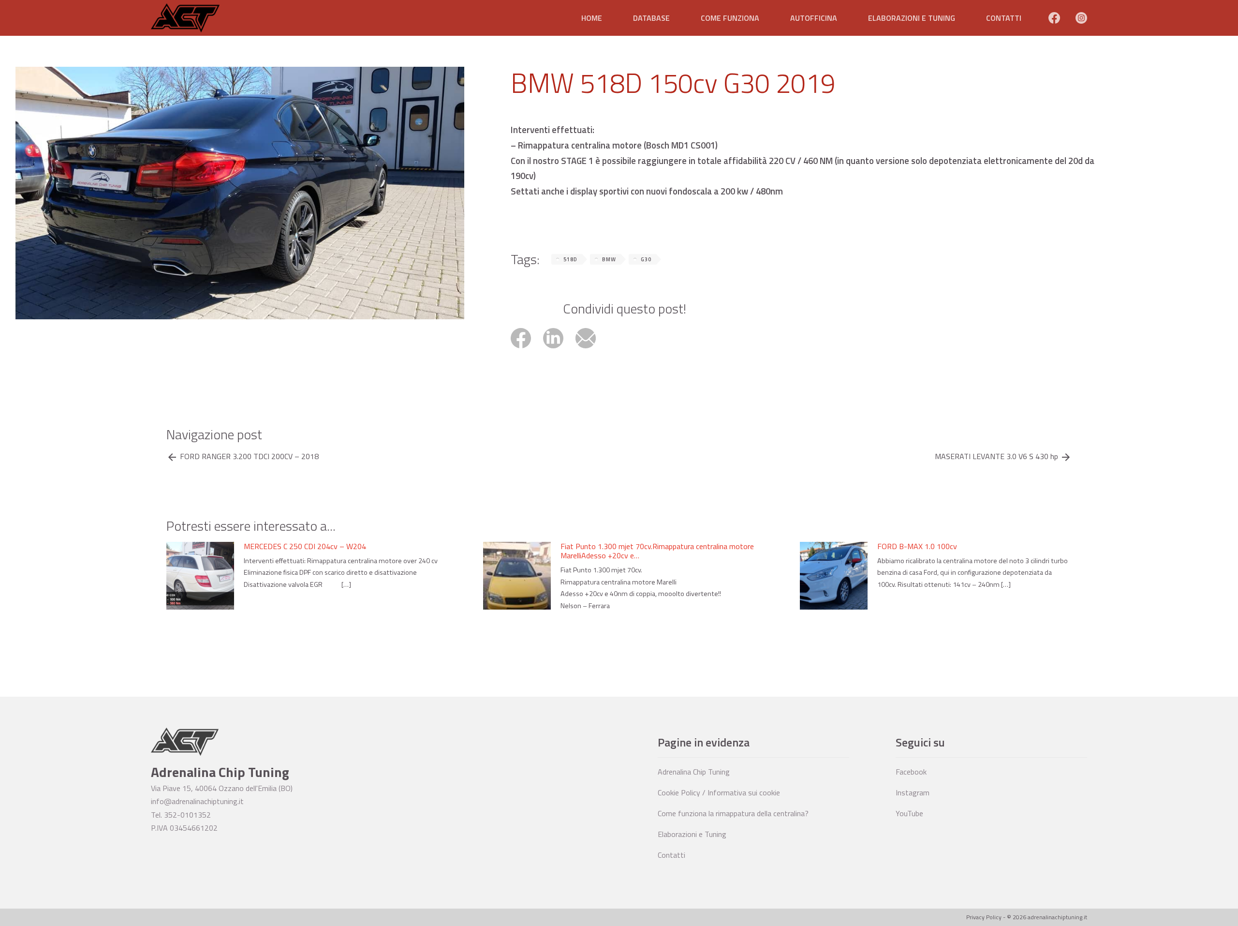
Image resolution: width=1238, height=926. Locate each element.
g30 (646, 259)
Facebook (911, 771)
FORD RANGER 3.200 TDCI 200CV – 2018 (249, 456)
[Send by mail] (590, 349)
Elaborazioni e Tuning (911, 18)
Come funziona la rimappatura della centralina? (733, 813)
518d (570, 259)
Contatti (1003, 18)
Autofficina (813, 18)
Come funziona (730, 18)
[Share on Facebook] (527, 349)
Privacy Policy (984, 917)
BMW (609, 259)
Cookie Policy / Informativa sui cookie (719, 792)
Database (651, 18)
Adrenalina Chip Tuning (694, 771)
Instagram (912, 792)
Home (591, 18)
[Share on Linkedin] (559, 349)
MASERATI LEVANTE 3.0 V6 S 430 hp (996, 456)
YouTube (909, 813)
